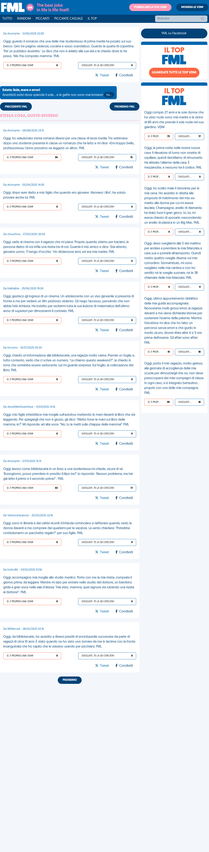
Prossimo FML (125, 106)
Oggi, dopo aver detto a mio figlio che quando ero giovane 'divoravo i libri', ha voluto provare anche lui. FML (64, 195)
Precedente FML (16, 106)
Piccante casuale (68, 18)
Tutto (7, 18)
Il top (92, 18)
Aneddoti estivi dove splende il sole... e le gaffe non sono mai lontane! (57, 93)
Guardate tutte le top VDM (174, 72)
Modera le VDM (192, 7)
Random (24, 18)
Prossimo (70, 680)
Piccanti (42, 18)
